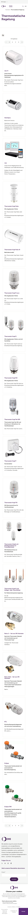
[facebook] (11, 863)
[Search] (23, 6)
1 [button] (9, 42)
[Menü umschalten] (26, 6)
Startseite (7, 9)
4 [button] (18, 42)
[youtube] (5, 863)
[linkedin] (2, 863)
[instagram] (8, 863)
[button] (6, 42)
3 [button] (15, 42)
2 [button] (12, 42)
